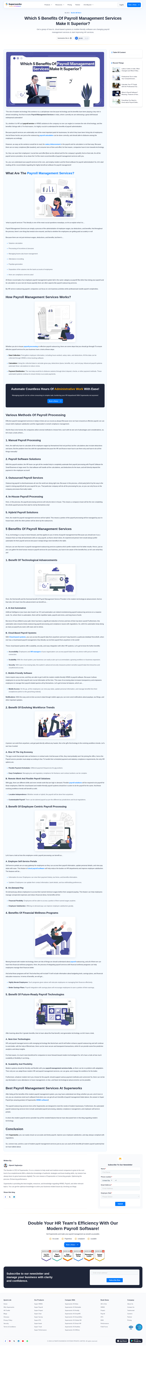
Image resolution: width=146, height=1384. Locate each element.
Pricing (70, 5)
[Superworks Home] (13, 6)
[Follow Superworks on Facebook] (5, 1341)
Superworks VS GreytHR (72, 1313)
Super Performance (40, 1330)
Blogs (67, 13)
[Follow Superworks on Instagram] (10, 1341)
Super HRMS (38, 1304)
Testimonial (130, 1310)
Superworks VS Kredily (72, 1310)
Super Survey (38, 1317)
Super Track (38, 1326)
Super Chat (37, 1313)
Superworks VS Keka (71, 1304)
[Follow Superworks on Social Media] (27, 1341)
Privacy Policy (8, 1320)
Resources (59, 5)
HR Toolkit (7, 1310)
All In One (104, 1304)
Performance (105, 1323)
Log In (122, 5)
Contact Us (130, 1307)
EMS (102, 1320)
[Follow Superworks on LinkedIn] (18, 1341)
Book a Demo (132, 5)
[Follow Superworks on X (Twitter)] (14, 1341)
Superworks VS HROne (72, 1330)
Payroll (103, 1313)
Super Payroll (38, 1307)
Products (47, 5)
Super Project (38, 1310)
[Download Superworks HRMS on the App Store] (122, 1341)
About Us (130, 1304)
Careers (129, 1313)
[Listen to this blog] (76, 38)
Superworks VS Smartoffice (73, 1317)
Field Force (104, 1326)
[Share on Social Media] (5, 1197)
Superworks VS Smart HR (73, 1323)
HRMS (103, 1307)
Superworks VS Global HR (73, 1320)
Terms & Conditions (10, 1326)
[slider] (83, 39)
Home (5, 1304)
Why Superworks (9, 1307)
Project (103, 1310)
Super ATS (37, 1320)
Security (6, 1323)
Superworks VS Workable (73, 1307)
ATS (102, 1317)
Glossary (6, 1317)
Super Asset (38, 1323)
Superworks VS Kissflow (72, 1326)
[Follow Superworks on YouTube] (23, 1341)
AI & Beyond (88, 5)
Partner (77, 5)
